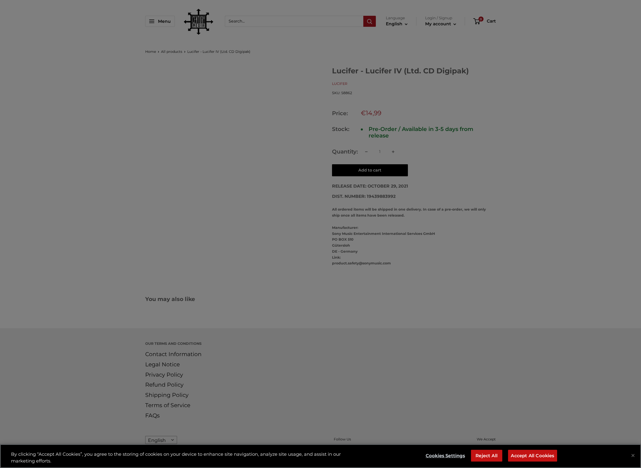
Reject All (486, 455)
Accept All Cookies (532, 455)
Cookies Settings (445, 455)
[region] (320, 456)
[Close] (632, 455)
